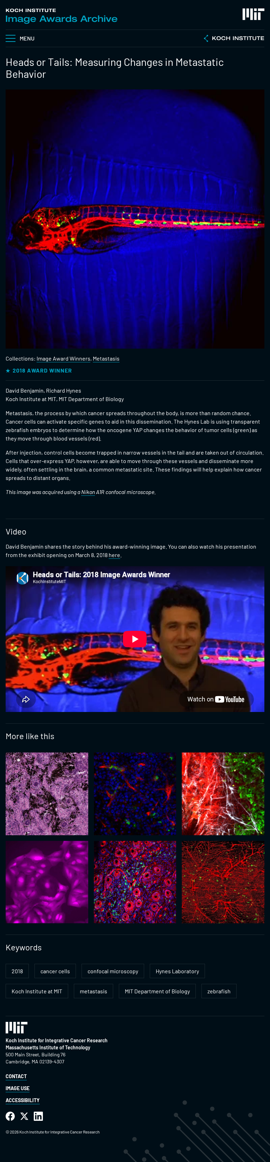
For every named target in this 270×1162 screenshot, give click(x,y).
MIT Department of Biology (157, 991)
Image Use (18, 1088)
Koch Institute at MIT (37, 991)
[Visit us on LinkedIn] (38, 1116)
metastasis (93, 991)
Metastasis (106, 358)
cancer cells (55, 971)
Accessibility (23, 1100)
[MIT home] (253, 14)
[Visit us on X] (24, 1116)
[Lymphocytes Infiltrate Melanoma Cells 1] (47, 793)
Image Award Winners (63, 358)
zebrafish (219, 991)
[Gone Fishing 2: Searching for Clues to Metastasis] (223, 882)
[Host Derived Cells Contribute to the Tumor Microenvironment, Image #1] (135, 793)
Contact (16, 1076)
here (114, 554)
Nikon (88, 491)
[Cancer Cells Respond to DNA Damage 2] (47, 882)
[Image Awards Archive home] (61, 16)
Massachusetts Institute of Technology (48, 1047)
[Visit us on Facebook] (10, 1116)
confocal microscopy (113, 971)
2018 (17, 971)
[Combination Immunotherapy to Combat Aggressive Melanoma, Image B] (135, 882)
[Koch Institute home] (234, 39)
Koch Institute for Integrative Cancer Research (57, 1040)
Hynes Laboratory (177, 971)
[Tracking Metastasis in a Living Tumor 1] (223, 793)
